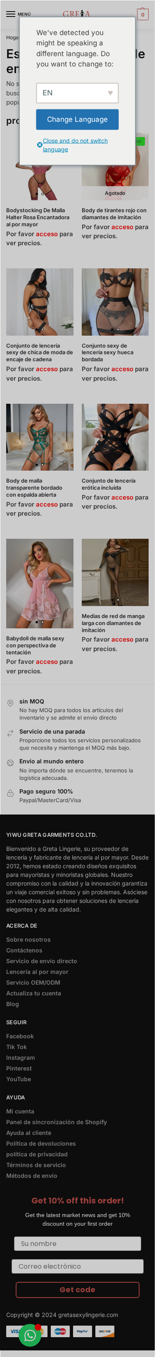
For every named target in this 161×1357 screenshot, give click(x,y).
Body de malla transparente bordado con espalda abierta (34, 487)
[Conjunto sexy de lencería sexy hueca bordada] (115, 302)
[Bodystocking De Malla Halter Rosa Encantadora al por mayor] (39, 166)
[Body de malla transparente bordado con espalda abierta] (39, 437)
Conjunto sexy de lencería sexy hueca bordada (107, 352)
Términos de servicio (36, 1164)
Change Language (77, 119)
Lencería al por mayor (37, 971)
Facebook (20, 1036)
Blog (12, 1003)
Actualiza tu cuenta (33, 993)
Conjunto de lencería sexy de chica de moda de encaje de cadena (39, 352)
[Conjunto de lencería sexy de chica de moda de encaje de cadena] (39, 302)
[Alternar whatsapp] (30, 1335)
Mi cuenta (20, 1111)
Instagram (20, 1057)
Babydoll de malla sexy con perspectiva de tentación (35, 645)
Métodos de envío (31, 1175)
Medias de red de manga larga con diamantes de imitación (113, 623)
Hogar (13, 37)
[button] (142, 14)
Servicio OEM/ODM (33, 982)
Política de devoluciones (41, 1143)
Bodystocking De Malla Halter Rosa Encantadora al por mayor (37, 217)
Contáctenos (24, 950)
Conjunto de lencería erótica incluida (108, 484)
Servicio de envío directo (41, 960)
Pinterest (19, 1068)
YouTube (18, 1078)
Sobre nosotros (28, 939)
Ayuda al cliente (28, 1132)
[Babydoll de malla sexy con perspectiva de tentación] (39, 583)
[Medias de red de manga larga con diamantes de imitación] (115, 572)
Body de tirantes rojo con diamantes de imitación (114, 213)
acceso (47, 234)
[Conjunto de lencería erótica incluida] (115, 437)
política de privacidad (37, 1154)
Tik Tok (16, 1046)
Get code (77, 1289)
